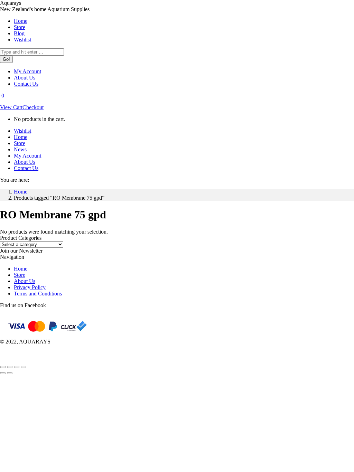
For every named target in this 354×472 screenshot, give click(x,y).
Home (20, 269)
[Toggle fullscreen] (16, 367)
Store (19, 275)
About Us (24, 281)
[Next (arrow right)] (9, 373)
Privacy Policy (30, 287)
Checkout (33, 107)
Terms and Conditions (38, 293)
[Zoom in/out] (23, 367)
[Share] (9, 367)
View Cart (11, 107)
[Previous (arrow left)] (3, 373)
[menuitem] (20, 21)
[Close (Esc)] (3, 367)
